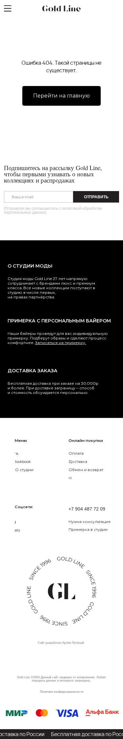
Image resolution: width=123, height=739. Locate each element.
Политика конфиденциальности (61, 691)
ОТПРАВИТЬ (96, 197)
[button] (95, 521)
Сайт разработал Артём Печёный (61, 642)
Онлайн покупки (86, 440)
